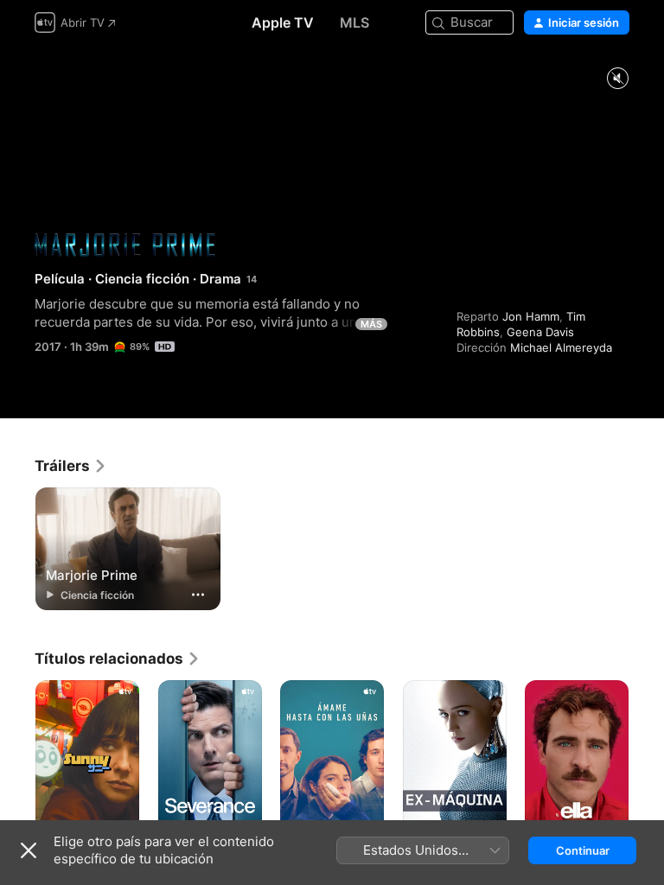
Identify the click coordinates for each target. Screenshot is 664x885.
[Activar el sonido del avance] (617, 79)
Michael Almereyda (561, 347)
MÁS (371, 324)
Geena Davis (540, 332)
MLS (354, 22)
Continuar (583, 850)
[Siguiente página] (647, 758)
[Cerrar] (28, 850)
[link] (71, 465)
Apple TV (283, 22)
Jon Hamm (530, 316)
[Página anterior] (17, 758)
